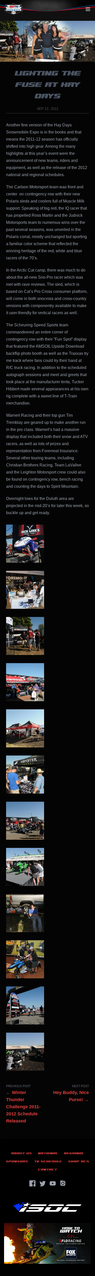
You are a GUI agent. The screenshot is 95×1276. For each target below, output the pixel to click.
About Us (21, 1153)
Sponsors (17, 1161)
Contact (47, 1169)
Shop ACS (78, 1161)
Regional (74, 1153)
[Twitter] (43, 1183)
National (48, 1153)
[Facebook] (32, 1183)
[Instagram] (63, 1183)
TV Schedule (48, 1161)
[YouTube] (53, 1183)
